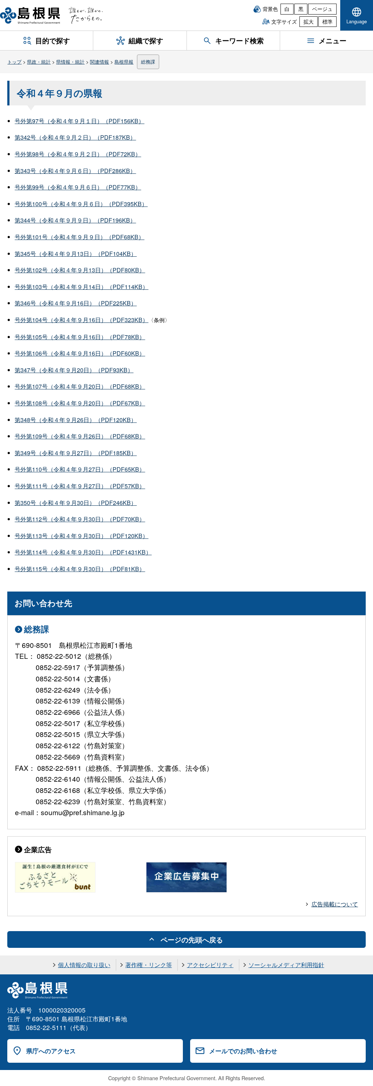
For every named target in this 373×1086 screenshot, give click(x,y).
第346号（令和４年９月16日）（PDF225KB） (76, 303)
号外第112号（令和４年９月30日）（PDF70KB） (80, 519)
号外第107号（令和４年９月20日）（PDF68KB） (80, 386)
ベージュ (322, 8)
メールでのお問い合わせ (243, 1050)
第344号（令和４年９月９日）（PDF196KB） (75, 220)
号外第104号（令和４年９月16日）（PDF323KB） (81, 320)
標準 (327, 21)
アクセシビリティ (210, 965)
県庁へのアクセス (51, 1050)
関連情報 (99, 61)
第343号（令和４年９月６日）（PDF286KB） (75, 171)
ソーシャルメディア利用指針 (286, 965)
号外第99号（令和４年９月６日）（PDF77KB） (78, 187)
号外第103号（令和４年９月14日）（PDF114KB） (81, 286)
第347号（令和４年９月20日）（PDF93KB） (74, 370)
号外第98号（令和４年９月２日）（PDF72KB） (78, 154)
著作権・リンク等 (148, 965)
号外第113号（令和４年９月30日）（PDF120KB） (81, 536)
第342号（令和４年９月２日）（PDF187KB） (75, 137)
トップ (14, 61)
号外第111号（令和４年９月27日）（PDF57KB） (80, 486)
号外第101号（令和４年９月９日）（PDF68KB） (79, 237)
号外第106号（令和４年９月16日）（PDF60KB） (80, 353)
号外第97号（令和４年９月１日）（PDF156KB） (79, 121)
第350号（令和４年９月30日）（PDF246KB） (76, 502)
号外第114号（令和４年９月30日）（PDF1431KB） (83, 552)
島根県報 (123, 61)
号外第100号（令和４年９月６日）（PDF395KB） (81, 204)
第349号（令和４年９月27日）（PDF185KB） (76, 453)
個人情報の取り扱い (84, 965)
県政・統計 (39, 61)
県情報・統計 (70, 61)
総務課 (148, 61)
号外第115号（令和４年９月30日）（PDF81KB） (80, 569)
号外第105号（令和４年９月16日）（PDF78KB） (80, 337)
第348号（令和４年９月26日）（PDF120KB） (76, 420)
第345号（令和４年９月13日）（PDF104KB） (76, 253)
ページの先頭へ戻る (192, 939)
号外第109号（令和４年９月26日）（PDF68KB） (80, 436)
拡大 (308, 21)
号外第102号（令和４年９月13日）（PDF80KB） (80, 270)
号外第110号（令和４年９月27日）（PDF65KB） (80, 469)
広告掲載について (334, 904)
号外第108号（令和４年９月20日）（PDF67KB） (80, 403)
